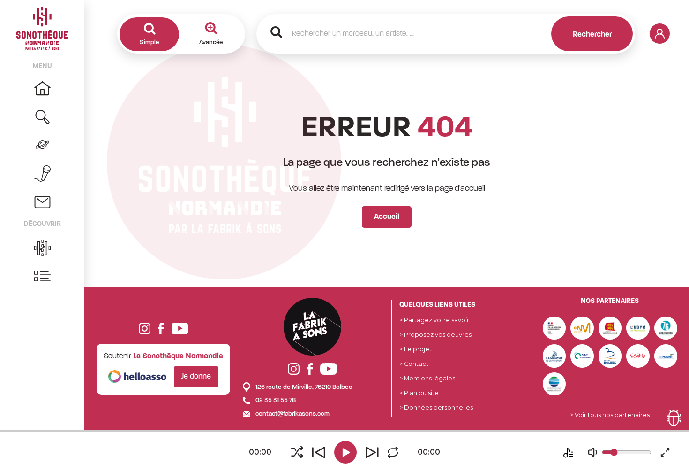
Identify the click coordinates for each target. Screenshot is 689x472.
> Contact (413, 363)
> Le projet (415, 349)
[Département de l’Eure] (638, 327)
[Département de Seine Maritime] (666, 327)
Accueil (386, 217)
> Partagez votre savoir (434, 320)
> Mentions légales (427, 378)
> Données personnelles (436, 407)
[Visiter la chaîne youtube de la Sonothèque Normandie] (180, 328)
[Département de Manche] (554, 355)
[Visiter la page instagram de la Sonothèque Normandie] (144, 328)
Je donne (196, 376)
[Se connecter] (659, 33)
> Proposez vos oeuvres (435, 334)
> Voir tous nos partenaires (610, 414)
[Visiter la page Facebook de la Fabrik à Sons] (310, 369)
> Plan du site (419, 392)
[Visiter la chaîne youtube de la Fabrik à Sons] (328, 369)
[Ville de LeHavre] (666, 355)
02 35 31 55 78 (275, 400)
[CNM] (582, 327)
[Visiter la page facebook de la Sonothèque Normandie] (161, 328)
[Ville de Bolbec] (610, 355)
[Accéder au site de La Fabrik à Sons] (312, 327)
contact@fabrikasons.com (292, 414)
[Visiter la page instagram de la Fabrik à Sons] (294, 369)
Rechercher (592, 35)
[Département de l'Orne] (582, 355)
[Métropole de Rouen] (554, 383)
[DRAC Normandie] (554, 327)
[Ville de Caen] (638, 355)
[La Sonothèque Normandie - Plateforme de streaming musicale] (42, 27)
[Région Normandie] (610, 327)
